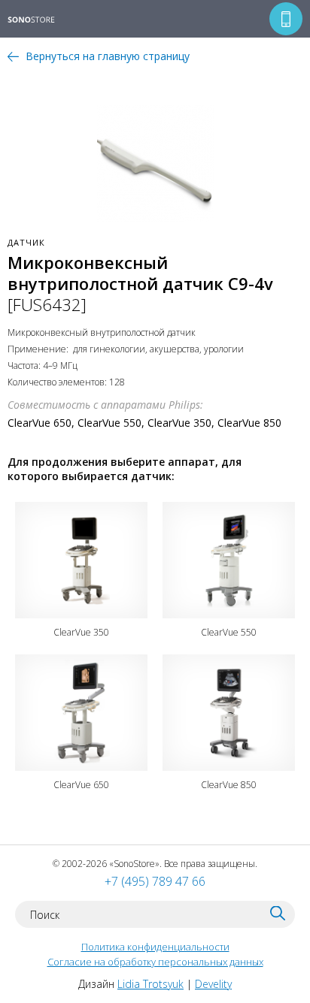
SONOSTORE (41, 20)
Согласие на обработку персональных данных (155, 961)
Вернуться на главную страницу (108, 56)
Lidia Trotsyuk (150, 984)
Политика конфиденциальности (155, 946)
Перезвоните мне (285, 18)
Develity (213, 984)
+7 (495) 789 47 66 (155, 881)
